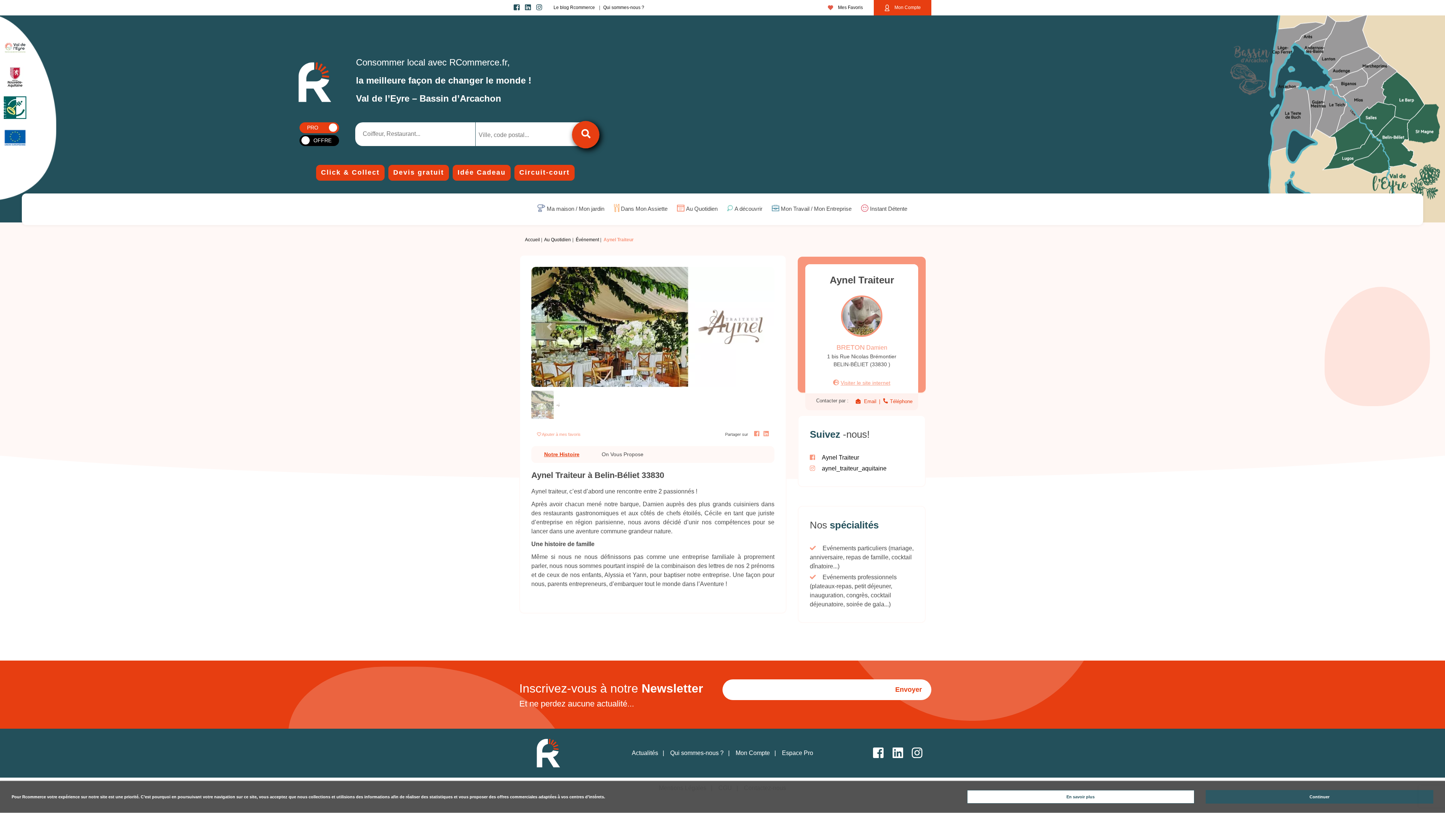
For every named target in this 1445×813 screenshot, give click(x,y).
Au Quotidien (702, 209)
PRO (312, 128)
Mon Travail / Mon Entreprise (816, 209)
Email (870, 401)
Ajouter (561, 434)
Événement (587, 239)
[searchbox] (510, 135)
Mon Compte (907, 7)
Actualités (645, 753)
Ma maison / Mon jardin (575, 209)
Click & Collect (350, 172)
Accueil (532, 239)
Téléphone (900, 401)
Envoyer (908, 689)
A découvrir (748, 209)
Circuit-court (544, 172)
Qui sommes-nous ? (623, 7)
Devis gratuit (418, 172)
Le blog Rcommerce (574, 7)
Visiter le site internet (865, 383)
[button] (549, 327)
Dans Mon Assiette (644, 209)
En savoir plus (1080, 797)
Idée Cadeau (482, 172)
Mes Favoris (850, 7)
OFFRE (322, 140)
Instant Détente (888, 209)
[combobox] (516, 134)
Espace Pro (797, 753)
